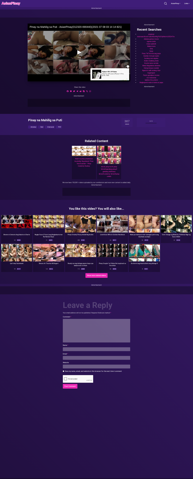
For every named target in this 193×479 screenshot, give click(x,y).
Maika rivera (151, 46)
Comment (67, 317)
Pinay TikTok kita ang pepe (151, 53)
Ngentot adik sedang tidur (151, 70)
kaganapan (151, 73)
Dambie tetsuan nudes (151, 56)
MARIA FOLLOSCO (151, 80)
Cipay (151, 51)
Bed (41, 127)
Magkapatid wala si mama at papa (151, 82)
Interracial (50, 127)
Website (66, 363)
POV (59, 127)
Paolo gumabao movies (151, 75)
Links (186, 3)
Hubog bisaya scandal (151, 68)
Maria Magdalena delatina (151, 66)
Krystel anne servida (151, 63)
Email (65, 354)
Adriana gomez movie (151, 39)
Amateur (33, 127)
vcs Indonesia (151, 78)
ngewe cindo (151, 41)
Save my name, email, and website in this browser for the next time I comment (93, 371)
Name (65, 345)
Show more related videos (96, 275)
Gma (151, 49)
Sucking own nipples (151, 58)
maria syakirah (151, 44)
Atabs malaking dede (151, 61)
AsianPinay (175, 3)
